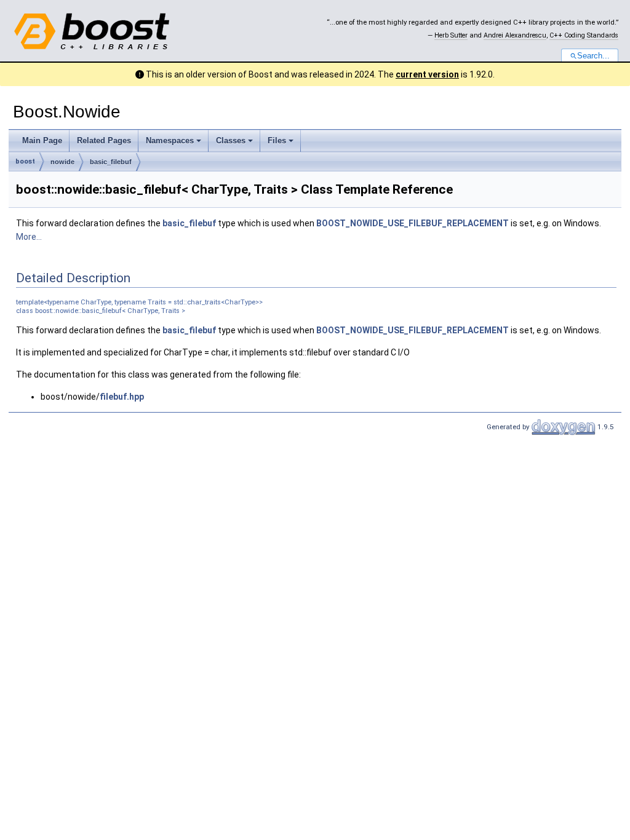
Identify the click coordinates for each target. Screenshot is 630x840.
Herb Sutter (451, 35)
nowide (62, 161)
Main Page (42, 140)
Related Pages (104, 140)
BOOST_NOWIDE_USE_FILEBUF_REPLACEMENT (412, 223)
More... (29, 237)
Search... (593, 56)
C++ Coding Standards (583, 35)
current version (427, 74)
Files (277, 140)
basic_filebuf (111, 161)
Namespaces (170, 140)
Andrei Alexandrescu (515, 35)
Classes (230, 140)
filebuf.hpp (122, 397)
